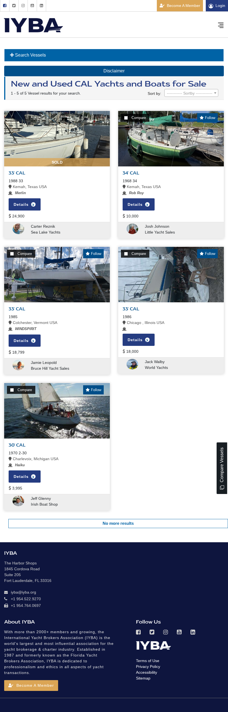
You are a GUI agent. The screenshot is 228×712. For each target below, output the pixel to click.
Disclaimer (114, 71)
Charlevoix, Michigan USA (35, 459)
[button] (31, 685)
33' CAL (17, 309)
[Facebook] (4, 5)
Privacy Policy (148, 666)
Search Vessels (30, 55)
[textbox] (191, 93)
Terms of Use (147, 660)
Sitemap (143, 678)
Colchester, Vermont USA (34, 322)
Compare (139, 118)
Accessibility (146, 672)
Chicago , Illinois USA (145, 322)
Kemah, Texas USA (29, 186)
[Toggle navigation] (220, 25)
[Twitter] (13, 5)
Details (136, 204)
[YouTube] (32, 5)
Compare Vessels (221, 465)
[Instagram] (23, 5)
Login (220, 5)
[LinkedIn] (41, 5)
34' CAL (131, 173)
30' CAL (17, 445)
